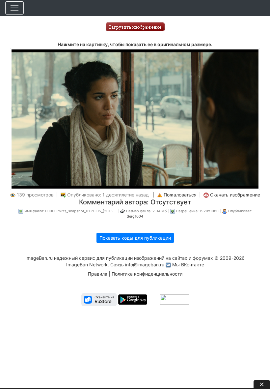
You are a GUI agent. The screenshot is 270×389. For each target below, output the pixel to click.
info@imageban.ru (144, 264)
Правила (97, 274)
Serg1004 (135, 216)
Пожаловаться (180, 194)
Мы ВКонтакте (188, 264)
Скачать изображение (235, 194)
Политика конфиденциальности (147, 274)
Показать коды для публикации (135, 238)
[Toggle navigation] (14, 8)
